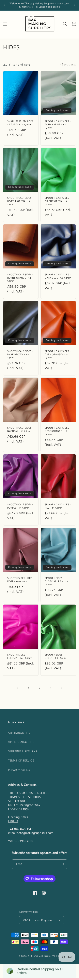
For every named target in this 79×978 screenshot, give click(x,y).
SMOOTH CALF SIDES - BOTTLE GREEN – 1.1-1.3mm (20, 201)
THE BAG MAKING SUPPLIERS (44, 956)
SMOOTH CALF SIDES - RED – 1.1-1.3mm (57, 506)
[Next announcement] (74, 5)
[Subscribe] (62, 864)
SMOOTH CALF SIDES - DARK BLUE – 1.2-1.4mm (58, 276)
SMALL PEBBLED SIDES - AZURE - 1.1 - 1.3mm (20, 123)
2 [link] (40, 688)
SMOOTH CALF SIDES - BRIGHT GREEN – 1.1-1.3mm (57, 201)
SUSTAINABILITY (19, 733)
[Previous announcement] (4, 5)
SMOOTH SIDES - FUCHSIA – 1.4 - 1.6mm (19, 656)
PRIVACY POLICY (19, 770)
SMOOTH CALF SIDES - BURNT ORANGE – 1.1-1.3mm (20, 278)
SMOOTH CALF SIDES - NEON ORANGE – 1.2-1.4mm (57, 431)
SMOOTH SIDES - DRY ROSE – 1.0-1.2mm (19, 580)
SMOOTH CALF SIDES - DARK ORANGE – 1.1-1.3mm (57, 354)
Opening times (18, 817)
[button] (5, 23)
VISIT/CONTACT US (21, 742)
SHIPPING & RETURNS (22, 751)
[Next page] (61, 688)
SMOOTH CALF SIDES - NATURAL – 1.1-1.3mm (20, 429)
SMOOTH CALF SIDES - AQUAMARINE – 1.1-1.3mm (57, 124)
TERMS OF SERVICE (21, 760)
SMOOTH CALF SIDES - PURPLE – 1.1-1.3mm (20, 506)
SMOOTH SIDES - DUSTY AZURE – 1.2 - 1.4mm (56, 581)
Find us (13, 820)
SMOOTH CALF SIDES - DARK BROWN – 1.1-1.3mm (20, 354)
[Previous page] (17, 688)
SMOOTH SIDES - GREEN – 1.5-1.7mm (55, 656)
